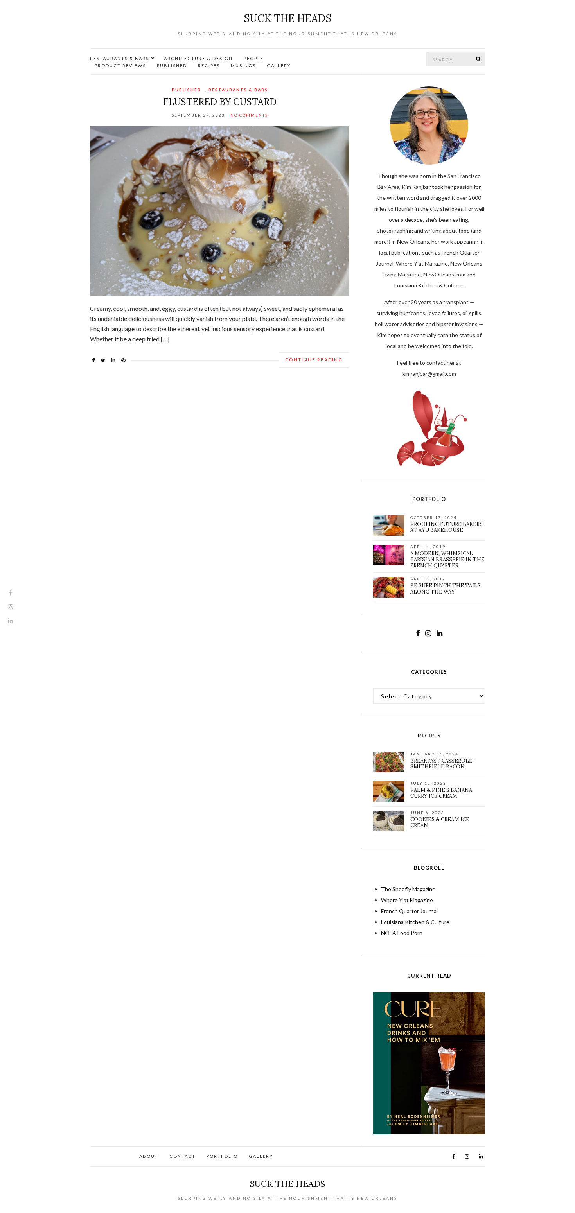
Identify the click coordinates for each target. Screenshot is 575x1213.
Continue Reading (314, 359)
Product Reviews (120, 65)
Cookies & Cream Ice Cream (439, 822)
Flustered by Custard (220, 102)
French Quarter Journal (409, 911)
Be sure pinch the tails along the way (445, 588)
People (254, 58)
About (148, 1156)
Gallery (279, 65)
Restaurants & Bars (119, 58)
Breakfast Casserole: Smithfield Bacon (442, 763)
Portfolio (222, 1156)
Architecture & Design (198, 58)
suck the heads (287, 18)
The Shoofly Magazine (408, 889)
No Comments (249, 115)
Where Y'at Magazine (407, 900)
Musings (243, 65)
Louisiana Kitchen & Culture (415, 922)
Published (172, 65)
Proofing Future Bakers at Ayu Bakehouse (446, 527)
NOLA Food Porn (401, 932)
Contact (182, 1156)
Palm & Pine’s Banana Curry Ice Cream (441, 793)
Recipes (209, 65)
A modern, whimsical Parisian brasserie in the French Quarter (447, 559)
